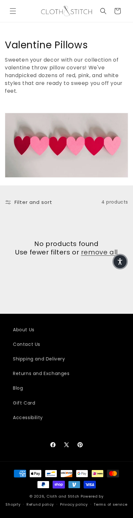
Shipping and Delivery (39, 359)
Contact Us (26, 344)
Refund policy (40, 504)
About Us (24, 329)
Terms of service (110, 504)
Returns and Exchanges (41, 373)
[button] (13, 11)
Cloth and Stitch (62, 496)
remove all (99, 252)
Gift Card (24, 403)
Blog (18, 388)
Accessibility (28, 417)
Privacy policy (74, 504)
